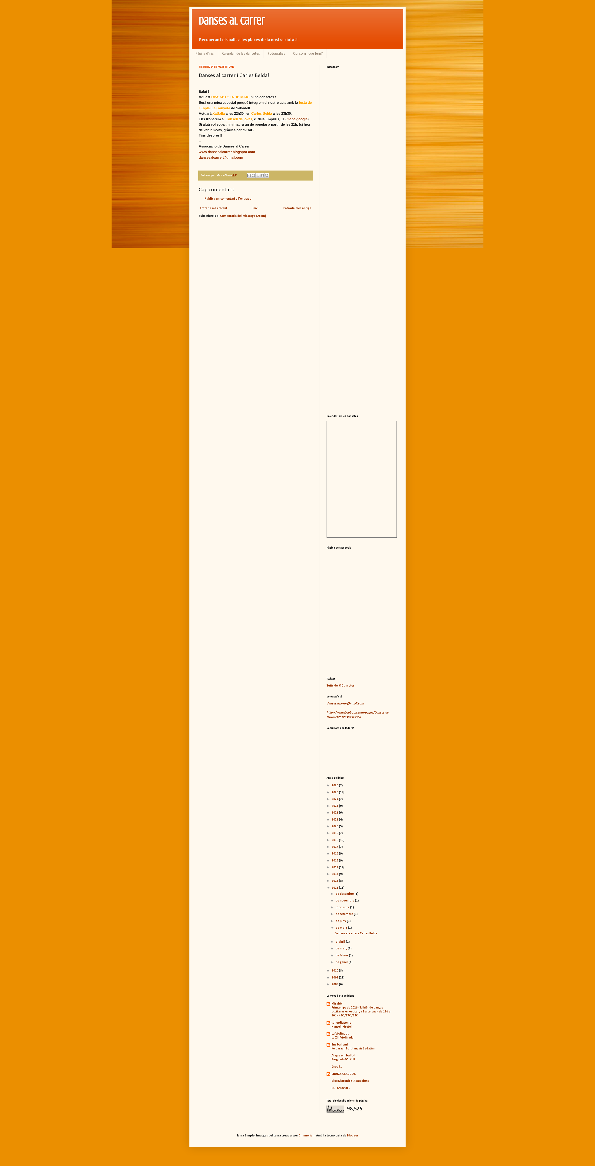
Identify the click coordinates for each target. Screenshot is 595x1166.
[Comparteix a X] (257, 175)
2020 (335, 826)
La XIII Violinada (342, 1037)
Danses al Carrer (232, 20)
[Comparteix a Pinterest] (266, 175)
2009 (335, 977)
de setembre (345, 914)
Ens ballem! (339, 1044)
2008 (335, 984)
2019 (335, 833)
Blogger (352, 1135)
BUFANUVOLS (340, 1088)
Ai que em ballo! (343, 1055)
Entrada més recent (213, 208)
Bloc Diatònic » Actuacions (350, 1081)
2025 (335, 792)
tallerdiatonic (341, 1023)
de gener (342, 962)
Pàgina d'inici (204, 54)
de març (342, 948)
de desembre (345, 894)
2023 (335, 806)
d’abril (341, 942)
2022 (335, 812)
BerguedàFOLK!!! (343, 1059)
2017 (335, 847)
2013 (335, 874)
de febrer (342, 955)
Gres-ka (336, 1067)
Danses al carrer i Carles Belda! (357, 933)
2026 (335, 785)
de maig (342, 928)
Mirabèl (337, 1003)
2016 (335, 853)
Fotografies (276, 54)
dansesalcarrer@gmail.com (221, 157)
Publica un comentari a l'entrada (228, 199)
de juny (341, 921)
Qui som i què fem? (308, 54)
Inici (255, 208)
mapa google (297, 119)
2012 (335, 881)
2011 (335, 888)
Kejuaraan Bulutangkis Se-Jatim (352, 1048)
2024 (335, 799)
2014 (335, 867)
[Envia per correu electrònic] (249, 175)
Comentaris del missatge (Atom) (243, 216)
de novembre (345, 900)
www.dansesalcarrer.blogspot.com (227, 152)
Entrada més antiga (297, 208)
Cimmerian (306, 1135)
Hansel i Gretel (341, 1026)
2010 (335, 970)
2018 (335, 840)
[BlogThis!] (253, 175)
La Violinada (340, 1033)
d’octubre (343, 907)
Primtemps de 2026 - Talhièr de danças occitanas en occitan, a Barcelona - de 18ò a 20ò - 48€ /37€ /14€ (360, 1011)
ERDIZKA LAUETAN (343, 1074)
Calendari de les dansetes (241, 54)
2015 (335, 860)
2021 (335, 819)
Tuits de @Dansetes (340, 685)
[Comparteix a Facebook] (262, 175)
